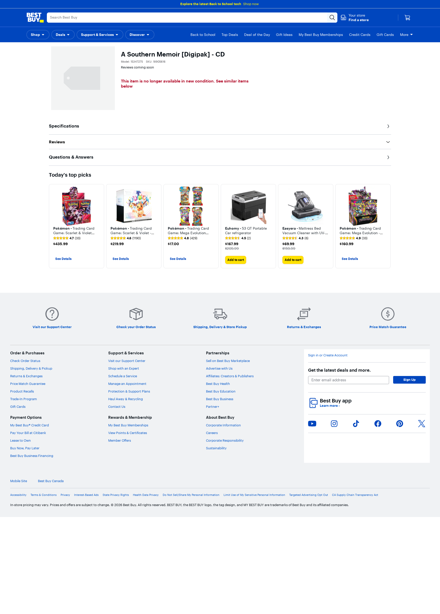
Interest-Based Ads (86, 495)
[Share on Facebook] (378, 424)
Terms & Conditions (44, 495)
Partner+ (212, 406)
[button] (354, 17)
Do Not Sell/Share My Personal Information (191, 495)
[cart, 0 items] (407, 18)
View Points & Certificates (127, 433)
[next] (387, 226)
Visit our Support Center (126, 361)
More (404, 34)
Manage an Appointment (127, 384)
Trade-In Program (23, 399)
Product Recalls (22, 391)
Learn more (330, 406)
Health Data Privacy (146, 495)
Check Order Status (25, 361)
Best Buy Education (221, 391)
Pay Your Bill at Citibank (28, 433)
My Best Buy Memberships (128, 425)
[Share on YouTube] (312, 424)
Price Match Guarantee (27, 384)
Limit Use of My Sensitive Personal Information (254, 495)
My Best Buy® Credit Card (29, 425)
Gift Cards (17, 406)
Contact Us (116, 406)
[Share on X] (422, 424)
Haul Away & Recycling (125, 399)
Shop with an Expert (123, 368)
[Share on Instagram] (334, 424)
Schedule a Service (122, 376)
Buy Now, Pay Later (24, 448)
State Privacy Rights (116, 495)
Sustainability (216, 448)
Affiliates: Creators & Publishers (230, 376)
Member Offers (119, 440)
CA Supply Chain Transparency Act (355, 495)
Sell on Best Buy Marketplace (228, 361)
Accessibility (18, 495)
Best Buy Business (219, 399)
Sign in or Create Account (328, 355)
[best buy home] (35, 17)
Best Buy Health (218, 384)
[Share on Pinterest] (400, 424)
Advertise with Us (219, 368)
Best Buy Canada (51, 481)
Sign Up (409, 380)
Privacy (65, 495)
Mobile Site (18, 481)
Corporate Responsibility (225, 440)
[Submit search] (332, 17)
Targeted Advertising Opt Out (308, 495)
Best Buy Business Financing (31, 456)
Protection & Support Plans (129, 391)
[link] (66, 238)
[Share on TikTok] (356, 424)
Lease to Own (20, 440)
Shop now (251, 4)
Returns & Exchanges (26, 376)
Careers (212, 433)
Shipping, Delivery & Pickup (31, 368)
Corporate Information (223, 425)
